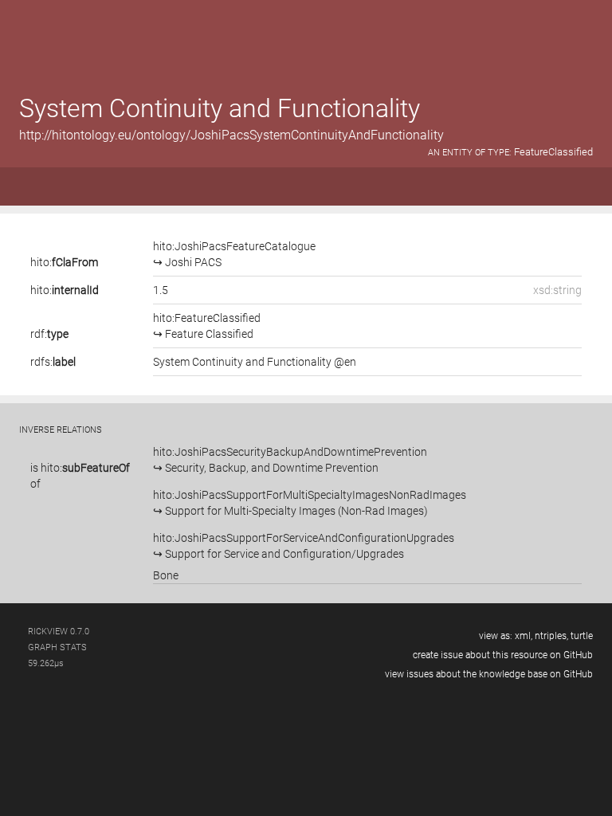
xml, (523, 635)
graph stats (57, 647)
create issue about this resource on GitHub (503, 655)
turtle (582, 635)
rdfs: (53, 361)
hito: (64, 262)
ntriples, (551, 635)
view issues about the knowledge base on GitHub (489, 674)
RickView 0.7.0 (58, 631)
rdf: (49, 334)
